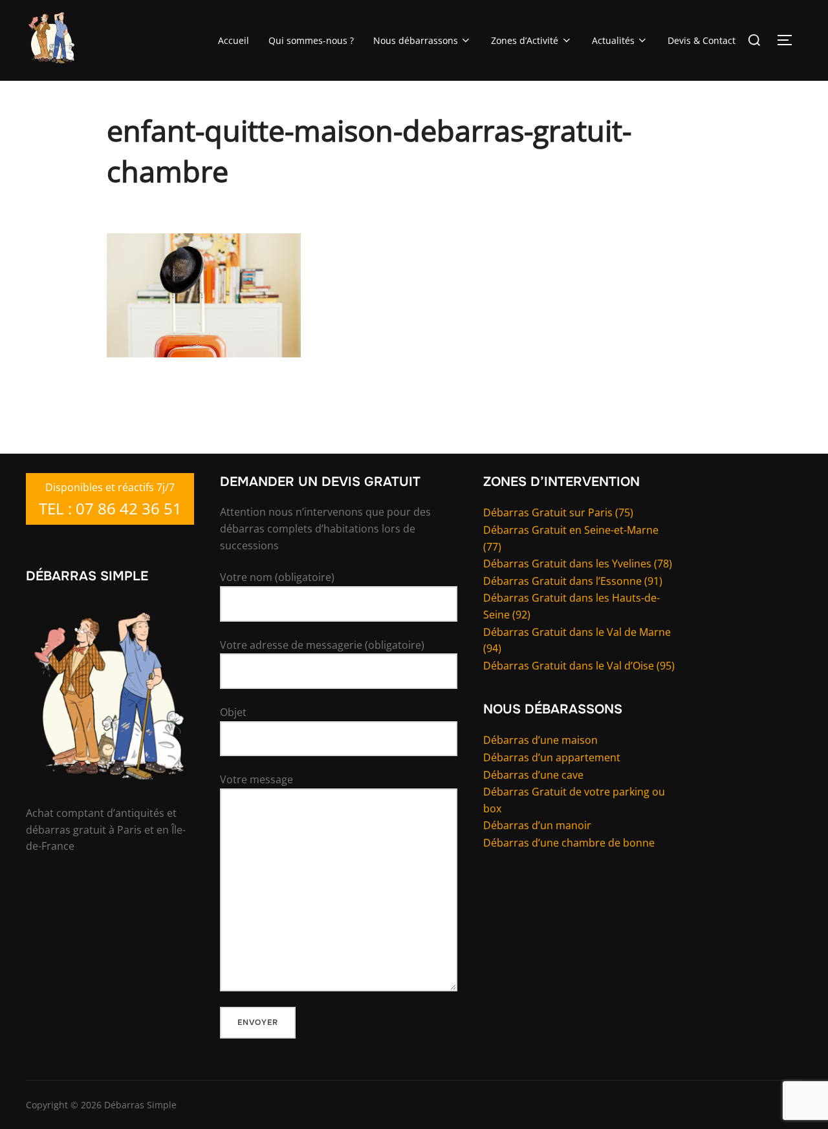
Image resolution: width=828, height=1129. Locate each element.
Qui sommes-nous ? (311, 40)
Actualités (613, 40)
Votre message (256, 779)
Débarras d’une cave (533, 775)
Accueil (233, 40)
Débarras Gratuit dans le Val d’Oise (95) (579, 666)
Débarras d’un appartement (551, 757)
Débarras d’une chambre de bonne (569, 843)
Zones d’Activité (524, 40)
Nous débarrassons (415, 40)
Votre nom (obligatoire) (277, 577)
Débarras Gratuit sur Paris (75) (558, 512)
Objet (233, 712)
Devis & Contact (701, 40)
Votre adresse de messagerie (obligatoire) (322, 645)
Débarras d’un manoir (537, 825)
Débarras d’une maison (540, 740)
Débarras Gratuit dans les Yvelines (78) (577, 563)
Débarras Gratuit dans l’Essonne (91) (572, 581)
